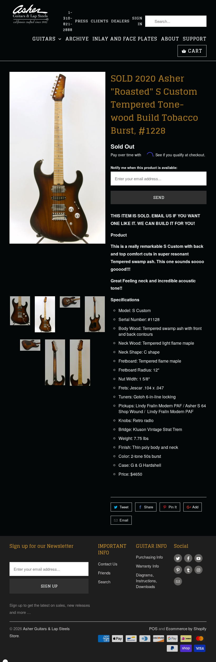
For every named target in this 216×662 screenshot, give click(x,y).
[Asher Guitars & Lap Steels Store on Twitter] (178, 558)
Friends (104, 572)
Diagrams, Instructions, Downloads (146, 580)
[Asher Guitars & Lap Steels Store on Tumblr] (188, 570)
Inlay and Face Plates (124, 39)
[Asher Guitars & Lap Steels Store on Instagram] (198, 570)
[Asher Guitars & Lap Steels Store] (32, 17)
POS (153, 628)
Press (81, 21)
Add (195, 506)
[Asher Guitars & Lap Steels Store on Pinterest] (178, 570)
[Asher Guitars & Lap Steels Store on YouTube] (198, 558)
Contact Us (107, 563)
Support (195, 39)
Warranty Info (147, 566)
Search (104, 581)
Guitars (44, 39)
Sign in (137, 21)
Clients (100, 21)
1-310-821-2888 (67, 21)
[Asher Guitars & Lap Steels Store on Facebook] (188, 558)
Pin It (173, 506)
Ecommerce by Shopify (186, 628)
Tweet (124, 506)
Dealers (120, 21)
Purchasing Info (149, 557)
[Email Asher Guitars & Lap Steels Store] (178, 581)
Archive (77, 39)
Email (124, 520)
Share (148, 506)
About (170, 39)
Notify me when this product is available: (144, 167)
